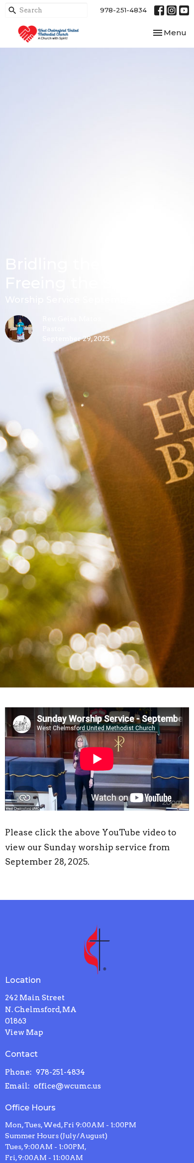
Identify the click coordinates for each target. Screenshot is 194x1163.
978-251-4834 (123, 10)
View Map (24, 1032)
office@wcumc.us (67, 1086)
